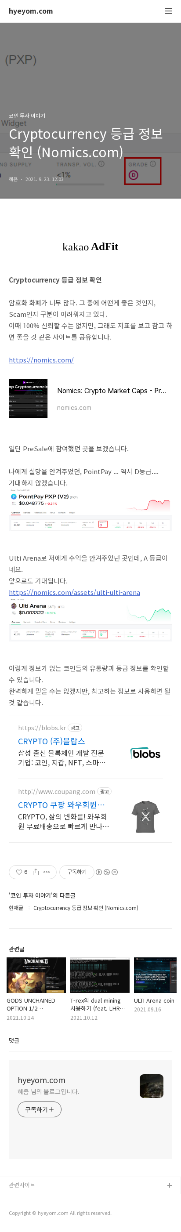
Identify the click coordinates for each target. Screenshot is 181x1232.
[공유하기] (35, 872)
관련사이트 (22, 1185)
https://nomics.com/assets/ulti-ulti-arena (74, 592)
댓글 (14, 1040)
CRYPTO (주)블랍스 (51, 741)
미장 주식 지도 (26, 1200)
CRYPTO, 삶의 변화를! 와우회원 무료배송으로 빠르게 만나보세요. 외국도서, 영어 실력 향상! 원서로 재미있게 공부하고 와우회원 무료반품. (64, 821)
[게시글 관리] (46, 872)
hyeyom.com (31, 11)
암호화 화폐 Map (29, 1214)
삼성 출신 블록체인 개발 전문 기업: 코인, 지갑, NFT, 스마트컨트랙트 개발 (61, 757)
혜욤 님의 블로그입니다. (49, 1091)
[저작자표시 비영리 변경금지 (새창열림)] (106, 872)
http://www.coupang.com (56, 791)
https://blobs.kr (42, 728)
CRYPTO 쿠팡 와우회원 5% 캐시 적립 (57, 804)
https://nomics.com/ (41, 359)
